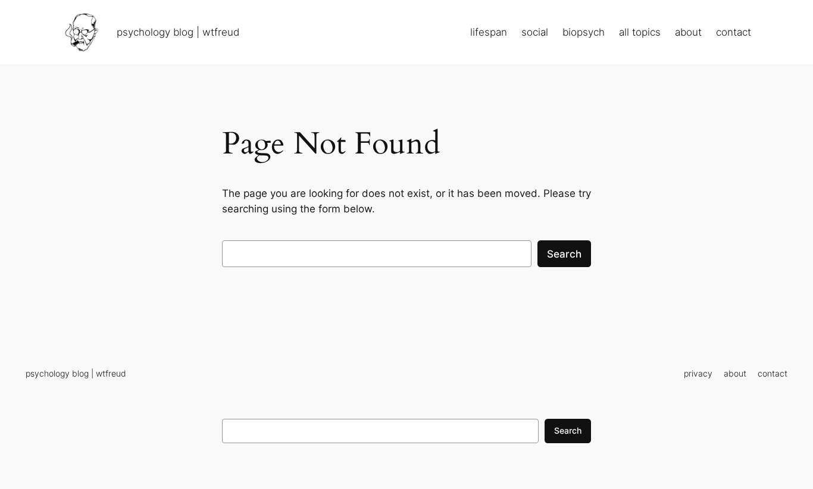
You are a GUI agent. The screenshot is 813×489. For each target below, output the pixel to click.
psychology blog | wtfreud (178, 32)
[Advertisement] (406, 469)
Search (564, 254)
